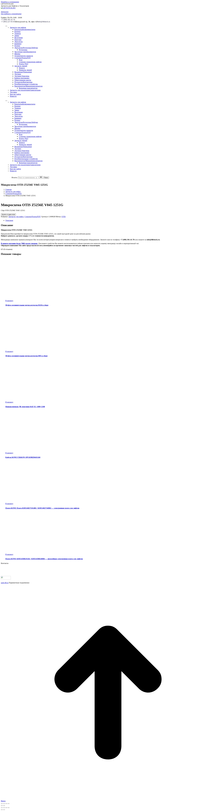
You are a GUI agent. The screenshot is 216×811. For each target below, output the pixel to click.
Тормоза (17, 33)
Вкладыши (18, 38)
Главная (8, 189)
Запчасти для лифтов (18, 27)
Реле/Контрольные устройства (26, 84)
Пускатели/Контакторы (23, 82)
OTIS (64, 217)
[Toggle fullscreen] (6, 807)
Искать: (14, 177)
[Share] (4, 807)
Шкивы (17, 54)
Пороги (22, 68)
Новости (13, 96)
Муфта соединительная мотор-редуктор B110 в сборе (26, 305)
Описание (9, 220)
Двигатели (18, 42)
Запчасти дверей (20, 66)
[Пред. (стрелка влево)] (2, 805)
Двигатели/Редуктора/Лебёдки (26, 48)
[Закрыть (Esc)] (2, 803)
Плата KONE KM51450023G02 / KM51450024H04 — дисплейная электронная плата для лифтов (44, 559)
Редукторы (23, 50)
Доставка (13, 92)
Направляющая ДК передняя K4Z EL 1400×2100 (25, 407)
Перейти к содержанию (10, 2)
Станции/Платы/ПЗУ (22, 58)
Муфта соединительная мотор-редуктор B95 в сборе (26, 356)
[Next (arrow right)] (4, 809)
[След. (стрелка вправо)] (4, 805)
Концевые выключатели (28, 88)
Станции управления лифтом (30, 62)
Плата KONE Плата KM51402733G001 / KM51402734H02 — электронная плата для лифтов (42, 508)
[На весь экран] (6, 803)
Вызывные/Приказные (23, 72)
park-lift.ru (4, 583)
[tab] (110, 220)
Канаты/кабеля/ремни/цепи (24, 29)
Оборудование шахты (22, 80)
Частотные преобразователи (25, 52)
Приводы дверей (25, 70)
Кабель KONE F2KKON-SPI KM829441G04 (22, 457)
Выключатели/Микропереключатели (28, 86)
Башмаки (17, 44)
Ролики (17, 46)
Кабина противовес (21, 78)
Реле (20, 60)
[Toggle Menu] (6, 100)
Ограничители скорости (23, 56)
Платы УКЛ (23, 64)
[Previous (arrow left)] (2, 809)
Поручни (17, 40)
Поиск (46, 177)
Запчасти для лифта (12, 191)
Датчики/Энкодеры (21, 76)
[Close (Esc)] (2, 807)
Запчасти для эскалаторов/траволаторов (25, 90)
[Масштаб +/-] (8, 803)
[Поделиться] (4, 803)
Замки (16, 36)
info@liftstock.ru (44, 22)
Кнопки (17, 31)
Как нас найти (15, 94)
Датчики (17, 74)
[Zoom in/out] (8, 807)
